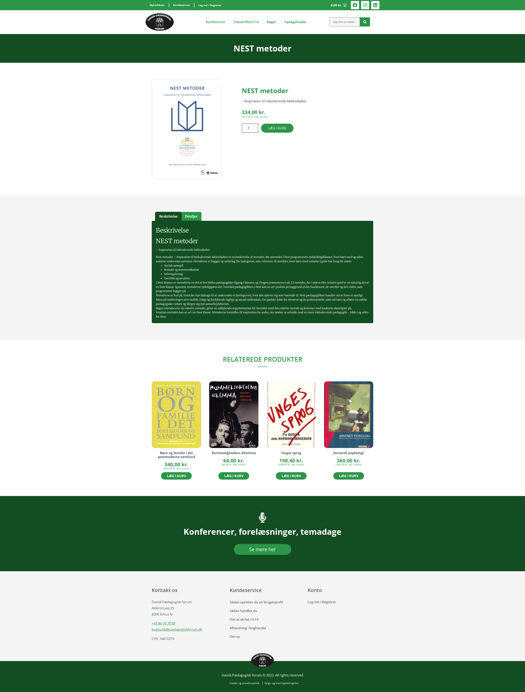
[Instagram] (365, 5)
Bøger (271, 22)
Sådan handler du (243, 611)
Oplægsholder (295, 22)
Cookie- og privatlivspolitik (244, 683)
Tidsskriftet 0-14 (246, 22)
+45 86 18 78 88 (163, 623)
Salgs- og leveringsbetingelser (282, 683)
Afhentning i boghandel (248, 628)
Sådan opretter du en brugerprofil (256, 602)
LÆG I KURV (277, 128)
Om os (235, 636)
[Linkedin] (375, 5)
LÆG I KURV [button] (176, 476)
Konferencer (215, 22)
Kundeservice (181, 5)
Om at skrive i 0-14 (244, 619)
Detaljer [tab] (191, 216)
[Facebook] (355, 5)
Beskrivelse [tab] (168, 216)
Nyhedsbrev (157, 5)
